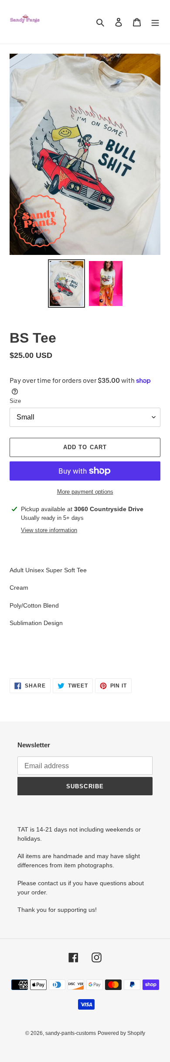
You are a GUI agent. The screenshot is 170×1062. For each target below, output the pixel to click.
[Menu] (155, 22)
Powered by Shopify (121, 1033)
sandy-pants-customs (70, 1033)
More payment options (85, 491)
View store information (49, 530)
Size (15, 401)
